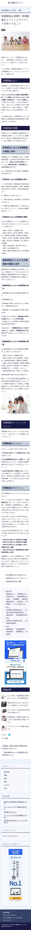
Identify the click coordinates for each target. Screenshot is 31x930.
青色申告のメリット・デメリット (16, 578)
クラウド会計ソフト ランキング (12, 917)
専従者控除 (9, 631)
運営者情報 (6, 912)
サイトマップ (7, 920)
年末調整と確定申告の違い (14, 610)
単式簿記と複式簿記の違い (14, 620)
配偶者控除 (9, 629)
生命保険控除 (20, 629)
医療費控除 (19, 631)
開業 (5, 775)
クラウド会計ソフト (19, 604)
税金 (3, 29)
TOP (9, 10)
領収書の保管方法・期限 (13, 581)
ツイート (4, 734)
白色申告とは (10, 596)
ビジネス (7, 785)
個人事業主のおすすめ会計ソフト (16, 575)
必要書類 (16, 599)
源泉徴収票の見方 (21, 615)
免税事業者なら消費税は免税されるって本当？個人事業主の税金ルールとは (18, 719)
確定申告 (7, 772)
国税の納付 (9, 615)
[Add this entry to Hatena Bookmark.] (9, 735)
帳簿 (5, 781)
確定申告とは (10, 594)
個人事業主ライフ (15, 3)
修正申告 (20, 601)
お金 (5, 788)
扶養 (6, 738)
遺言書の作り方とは (10, 812)
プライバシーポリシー (10, 915)
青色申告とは (22, 594)
